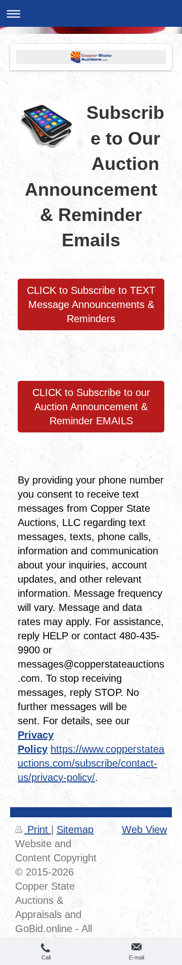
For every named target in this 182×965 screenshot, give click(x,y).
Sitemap (75, 829)
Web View (144, 829)
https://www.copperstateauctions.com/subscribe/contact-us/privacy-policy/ (91, 763)
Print (37, 829)
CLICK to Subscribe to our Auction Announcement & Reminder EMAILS (91, 406)
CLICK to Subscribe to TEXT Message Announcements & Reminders (91, 304)
